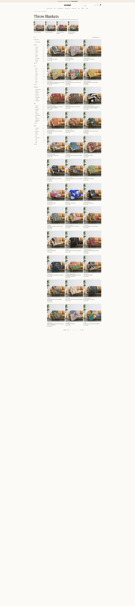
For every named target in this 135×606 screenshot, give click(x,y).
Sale (83, 8)
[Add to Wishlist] (49, 40)
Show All (35, 63)
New (55, 8)
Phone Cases (74, 8)
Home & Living (67, 8)
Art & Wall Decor (60, 8)
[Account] (95, 5)
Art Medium (36, 87)
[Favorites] (97, 5)
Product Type (36, 39)
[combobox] (88, 5)
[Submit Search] (83, 5)
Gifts (79, 8)
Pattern (35, 125)
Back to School (49, 8)
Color (35, 65)
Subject (35, 44)
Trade (87, 8)
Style (35, 103)
